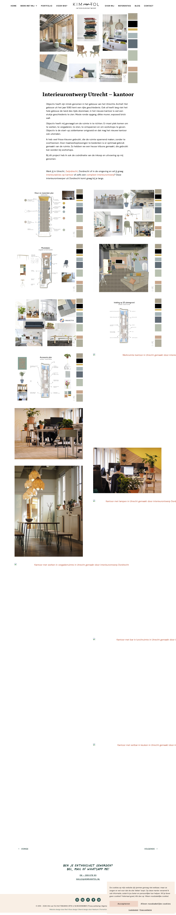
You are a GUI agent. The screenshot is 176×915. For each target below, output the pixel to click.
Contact (148, 6)
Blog (137, 6)
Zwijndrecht (72, 171)
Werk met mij (27, 6)
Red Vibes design (71, 909)
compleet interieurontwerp (100, 174)
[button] (28, 5)
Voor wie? (61, 6)
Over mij (109, 6)
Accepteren (124, 904)
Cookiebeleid (133, 910)
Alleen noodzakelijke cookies (156, 904)
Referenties (124, 6)
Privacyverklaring (146, 910)
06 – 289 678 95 (88, 875)
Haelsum (95, 909)
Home (13, 6)
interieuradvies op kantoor (59, 174)
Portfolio (46, 6)
